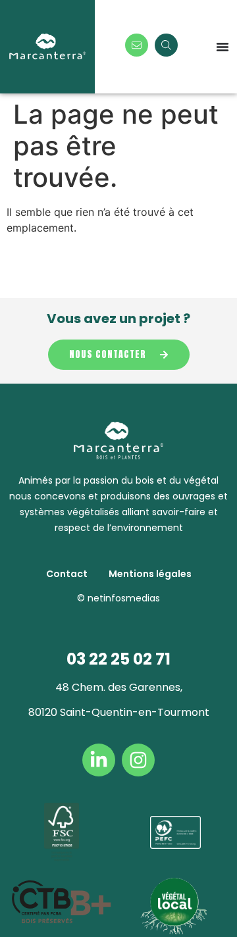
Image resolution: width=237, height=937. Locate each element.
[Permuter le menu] (222, 46)
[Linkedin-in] (98, 760)
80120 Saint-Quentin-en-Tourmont (118, 712)
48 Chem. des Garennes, (118, 687)
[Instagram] (138, 760)
